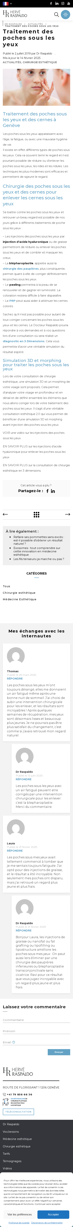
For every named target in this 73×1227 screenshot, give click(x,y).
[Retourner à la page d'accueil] (15, 14)
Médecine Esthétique (19, 599)
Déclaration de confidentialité (47, 1222)
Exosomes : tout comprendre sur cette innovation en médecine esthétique (36, 551)
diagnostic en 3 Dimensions (24, 341)
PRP (12, 300)
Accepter (53, 1214)
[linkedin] (56, 4)
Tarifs (6, 1153)
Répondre (15, 678)
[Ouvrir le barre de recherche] (56, 14)
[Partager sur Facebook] (47, 491)
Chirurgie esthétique (19, 592)
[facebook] (51, 4)
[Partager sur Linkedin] (53, 491)
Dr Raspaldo (11, 1124)
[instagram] (62, 4)
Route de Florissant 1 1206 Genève (31, 1087)
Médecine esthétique (17, 1139)
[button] (7, 4)
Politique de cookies (19, 1222)
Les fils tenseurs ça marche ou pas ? (38, 559)
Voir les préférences (19, 1214)
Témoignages (12, 1161)
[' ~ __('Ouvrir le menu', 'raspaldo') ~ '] (65, 14)
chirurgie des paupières (21, 268)
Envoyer (59, 1052)
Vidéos (7, 1168)
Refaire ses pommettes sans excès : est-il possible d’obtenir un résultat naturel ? (38, 540)
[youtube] (68, 4)
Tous (6, 586)
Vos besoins (11, 1131)
